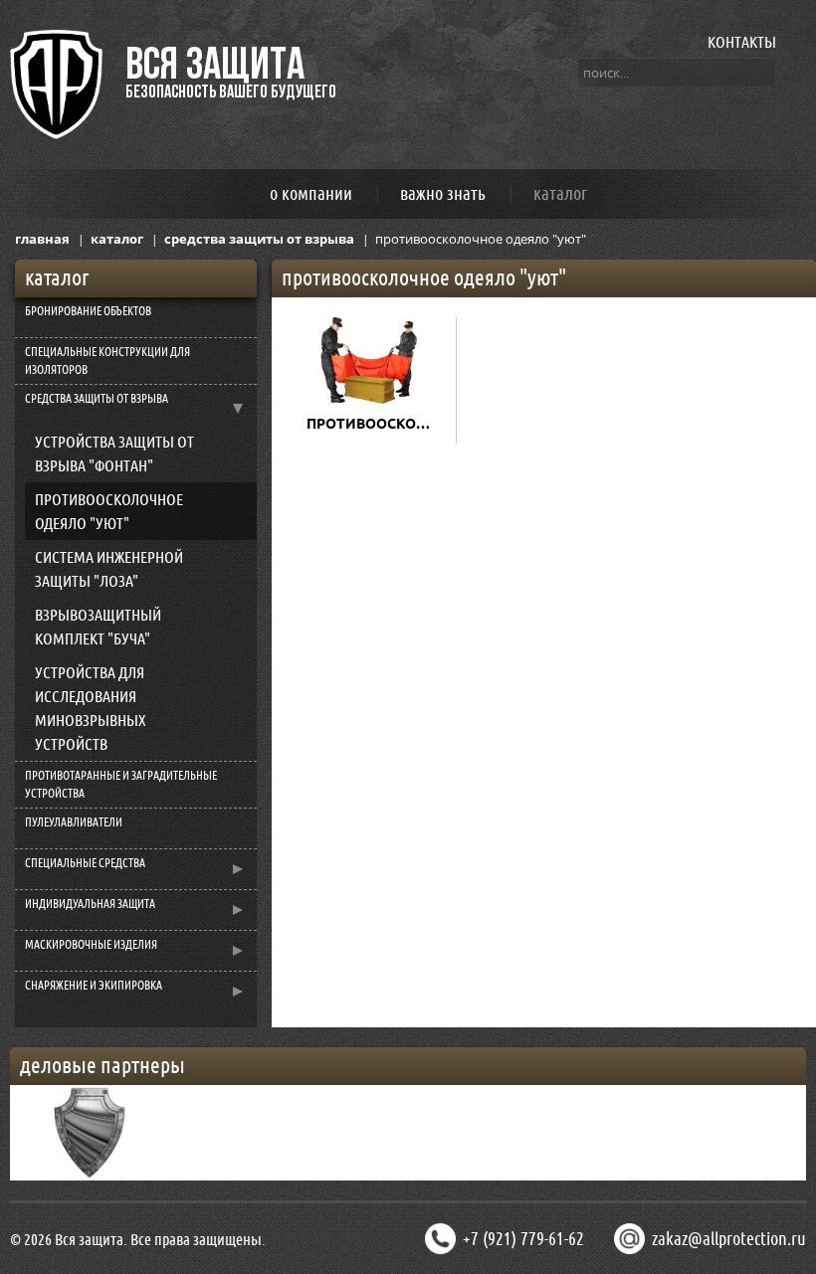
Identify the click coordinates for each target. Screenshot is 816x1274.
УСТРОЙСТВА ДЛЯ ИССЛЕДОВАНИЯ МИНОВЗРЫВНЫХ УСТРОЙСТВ (90, 708)
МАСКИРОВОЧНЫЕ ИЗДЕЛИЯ (91, 945)
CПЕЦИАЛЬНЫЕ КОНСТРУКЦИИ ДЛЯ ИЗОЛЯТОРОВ (107, 361)
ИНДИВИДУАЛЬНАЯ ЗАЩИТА (90, 904)
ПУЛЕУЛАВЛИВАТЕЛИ (73, 822)
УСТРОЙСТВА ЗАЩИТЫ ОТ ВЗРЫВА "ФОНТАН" (114, 453)
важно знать (443, 193)
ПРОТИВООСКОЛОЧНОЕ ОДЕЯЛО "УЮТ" (109, 511)
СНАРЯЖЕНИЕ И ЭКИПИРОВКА (93, 986)
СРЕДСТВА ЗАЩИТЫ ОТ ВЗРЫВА (96, 399)
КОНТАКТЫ (742, 42)
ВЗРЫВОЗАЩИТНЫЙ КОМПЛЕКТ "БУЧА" (98, 626)
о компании (311, 193)
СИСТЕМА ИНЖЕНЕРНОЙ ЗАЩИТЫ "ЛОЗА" (109, 569)
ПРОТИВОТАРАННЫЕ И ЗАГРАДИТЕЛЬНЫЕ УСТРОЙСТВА (121, 785)
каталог (560, 193)
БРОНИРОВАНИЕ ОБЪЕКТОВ (88, 311)
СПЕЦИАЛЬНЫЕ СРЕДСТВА (85, 863)
